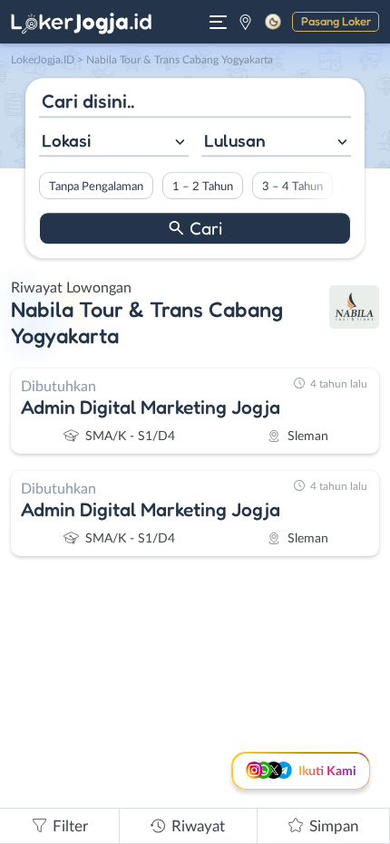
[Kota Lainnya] (245, 22)
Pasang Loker (336, 21)
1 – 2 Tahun (202, 186)
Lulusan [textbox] (235, 140)
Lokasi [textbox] (66, 140)
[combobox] (114, 143)
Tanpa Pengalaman (96, 186)
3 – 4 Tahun (292, 186)
